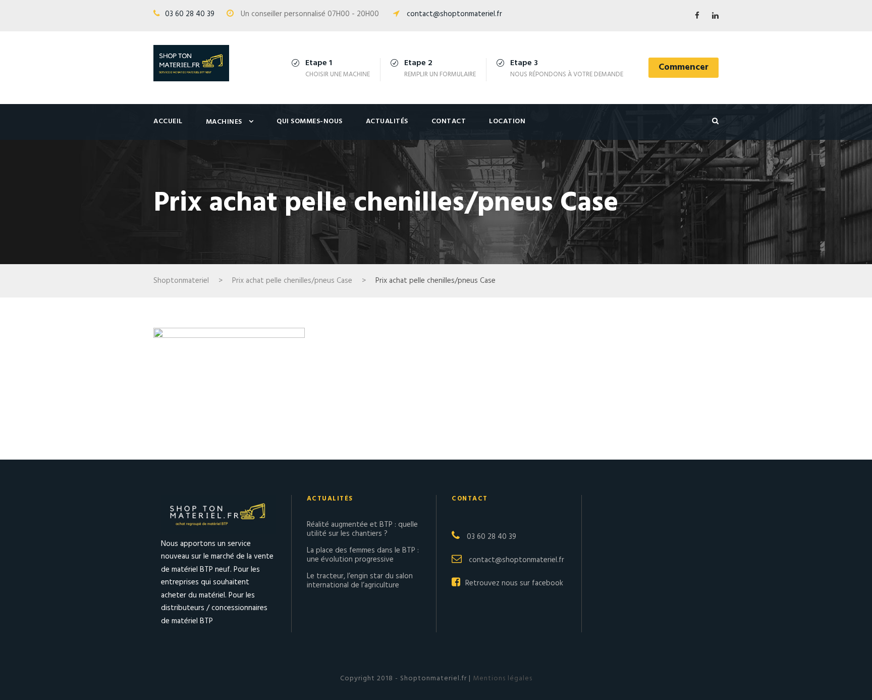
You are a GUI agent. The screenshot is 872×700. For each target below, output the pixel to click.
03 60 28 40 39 (189, 14)
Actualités (387, 121)
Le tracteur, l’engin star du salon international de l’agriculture (360, 580)
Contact (448, 121)
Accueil (168, 121)
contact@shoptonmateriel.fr (454, 14)
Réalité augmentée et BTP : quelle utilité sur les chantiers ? (362, 529)
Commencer (683, 67)
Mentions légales (501, 678)
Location (507, 121)
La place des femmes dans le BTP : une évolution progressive (363, 555)
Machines (224, 122)
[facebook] (697, 16)
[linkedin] (715, 16)
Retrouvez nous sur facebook (514, 583)
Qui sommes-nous (310, 121)
